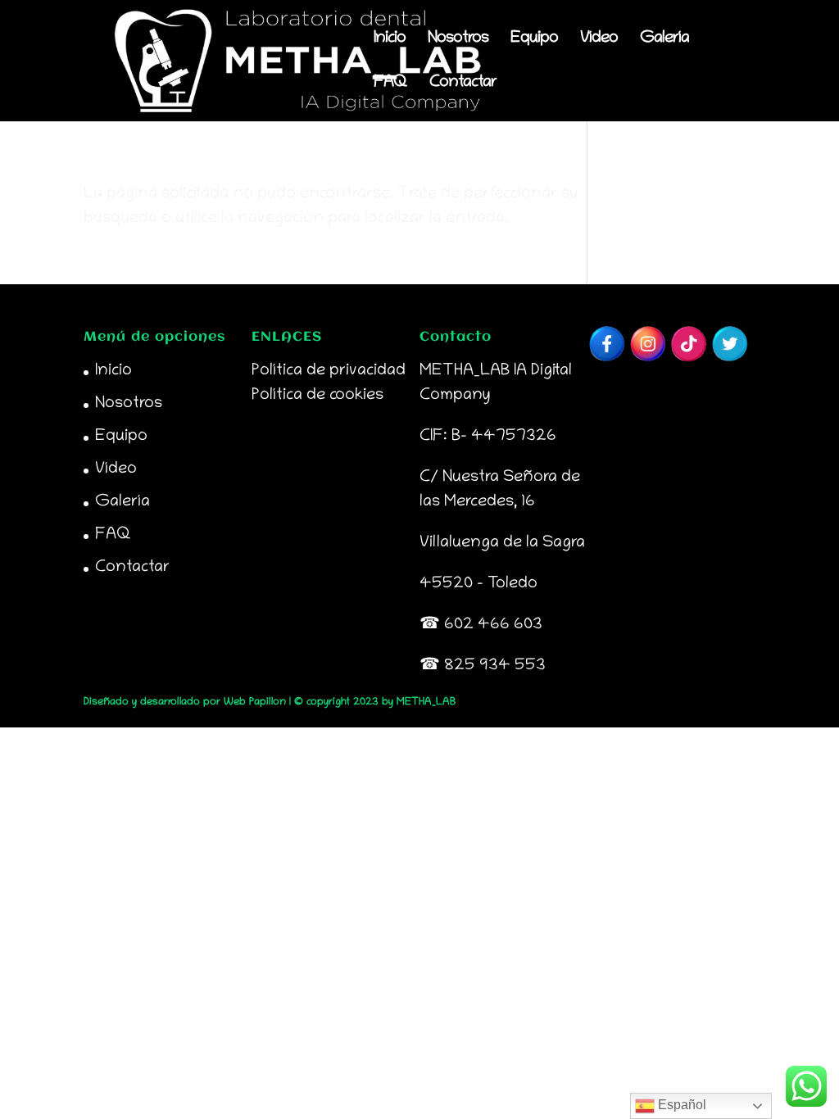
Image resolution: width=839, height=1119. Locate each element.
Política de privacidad (329, 371)
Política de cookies (317, 396)
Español (680, 1105)
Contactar (463, 84)
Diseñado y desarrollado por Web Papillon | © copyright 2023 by (240, 702)
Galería (664, 40)
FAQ (390, 84)
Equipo (534, 40)
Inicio (390, 40)
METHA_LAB (426, 702)
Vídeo (599, 40)
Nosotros (458, 40)
